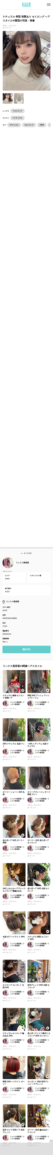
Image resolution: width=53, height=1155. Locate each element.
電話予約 (26, 652)
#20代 (42, 125)
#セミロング (29, 125)
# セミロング (17, 111)
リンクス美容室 (22, 565)
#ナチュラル (14, 125)
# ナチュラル (17, 118)
